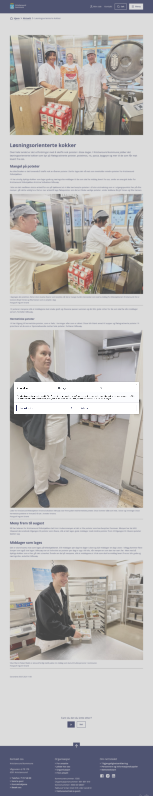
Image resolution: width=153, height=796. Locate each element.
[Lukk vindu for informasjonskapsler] (136, 384)
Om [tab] (102, 388)
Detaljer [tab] (63, 388)
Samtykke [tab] (23, 388)
